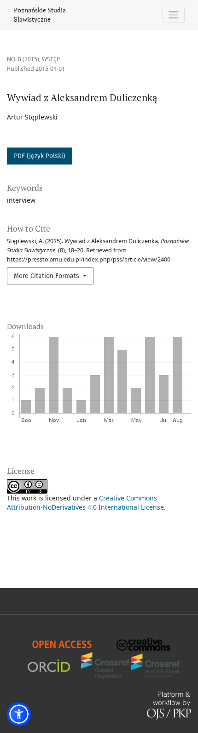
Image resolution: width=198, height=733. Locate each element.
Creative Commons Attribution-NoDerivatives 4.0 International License (85, 502)
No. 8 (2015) (23, 59)
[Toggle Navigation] (174, 15)
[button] (19, 714)
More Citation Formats (47, 276)
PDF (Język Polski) (39, 156)
